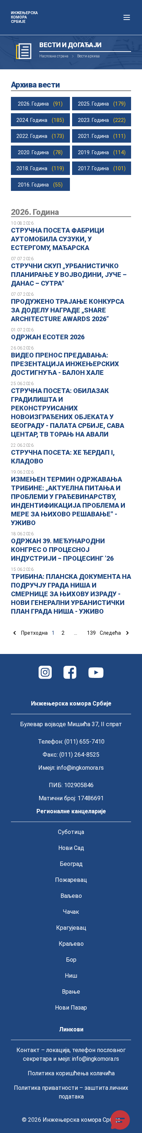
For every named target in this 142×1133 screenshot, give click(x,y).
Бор (71, 959)
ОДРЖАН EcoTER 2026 (47, 337)
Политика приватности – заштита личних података (71, 1092)
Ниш (71, 975)
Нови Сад (71, 847)
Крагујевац (71, 927)
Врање (71, 991)
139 (91, 633)
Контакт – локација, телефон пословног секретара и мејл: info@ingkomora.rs (71, 1054)
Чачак (71, 911)
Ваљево (71, 895)
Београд (71, 863)
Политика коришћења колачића (71, 1073)
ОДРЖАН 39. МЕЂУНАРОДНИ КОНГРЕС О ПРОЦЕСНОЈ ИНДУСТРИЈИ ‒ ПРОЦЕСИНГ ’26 (62, 549)
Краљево (71, 943)
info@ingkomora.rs (80, 767)
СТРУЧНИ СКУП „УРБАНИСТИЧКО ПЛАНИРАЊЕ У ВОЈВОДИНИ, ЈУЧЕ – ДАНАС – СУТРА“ (69, 274)
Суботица (71, 832)
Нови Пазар (71, 1007)
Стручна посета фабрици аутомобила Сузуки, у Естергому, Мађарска (57, 238)
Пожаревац (71, 879)
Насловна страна (53, 56)
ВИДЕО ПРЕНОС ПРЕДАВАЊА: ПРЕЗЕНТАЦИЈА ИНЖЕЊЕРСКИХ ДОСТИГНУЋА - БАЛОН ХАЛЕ (65, 363)
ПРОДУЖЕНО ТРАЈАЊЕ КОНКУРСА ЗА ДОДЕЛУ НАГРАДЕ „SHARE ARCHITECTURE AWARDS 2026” (67, 310)
